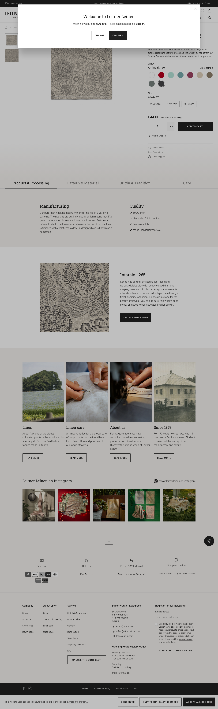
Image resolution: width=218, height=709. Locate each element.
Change (100, 35)
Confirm (118, 35)
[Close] (195, 9)
